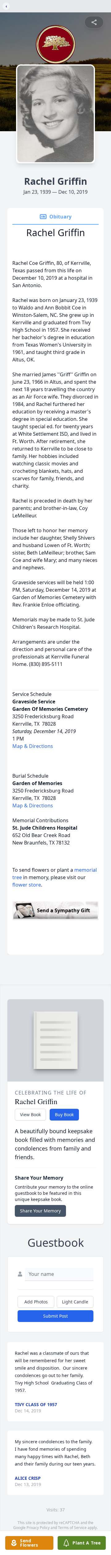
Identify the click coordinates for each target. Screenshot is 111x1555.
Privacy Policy (38, 1527)
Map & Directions (32, 746)
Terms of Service (72, 1527)
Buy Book (64, 1114)
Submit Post (55, 1316)
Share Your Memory (40, 1211)
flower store (26, 884)
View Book (30, 1114)
